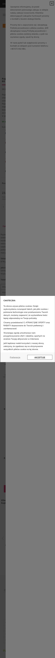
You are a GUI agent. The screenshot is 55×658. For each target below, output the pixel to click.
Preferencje (15, 357)
